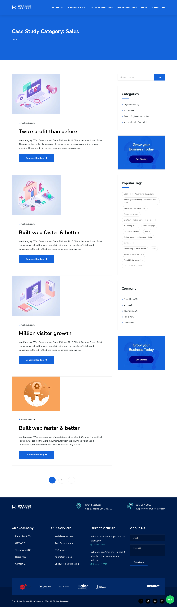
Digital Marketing (131, 104)
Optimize (127, 243)
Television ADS (131, 310)
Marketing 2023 (130, 226)
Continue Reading (35, 158)
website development (133, 266)
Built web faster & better (49, 232)
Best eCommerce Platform (134, 208)
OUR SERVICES (75, 7)
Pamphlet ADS (130, 299)
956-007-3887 (143, 504)
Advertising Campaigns (144, 194)
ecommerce (129, 110)
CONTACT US (158, 7)
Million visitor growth (45, 333)
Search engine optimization (135, 248)
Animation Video (63, 556)
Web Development (64, 536)
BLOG (144, 7)
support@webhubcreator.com (150, 508)
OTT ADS (128, 305)
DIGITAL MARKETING (100, 7)
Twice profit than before (48, 131)
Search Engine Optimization (136, 116)
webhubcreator (28, 122)
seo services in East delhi (135, 122)
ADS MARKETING (126, 7)
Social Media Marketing (67, 563)
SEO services (61, 550)
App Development (64, 543)
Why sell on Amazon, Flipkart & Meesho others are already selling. (108, 556)
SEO (154, 248)
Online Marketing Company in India (138, 237)
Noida (147, 231)
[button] (170, 599)
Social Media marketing (133, 260)
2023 (126, 194)
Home (14, 39)
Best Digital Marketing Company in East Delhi (140, 201)
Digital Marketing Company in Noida (138, 220)
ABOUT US (57, 7)
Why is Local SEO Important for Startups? (108, 538)
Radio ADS (129, 316)
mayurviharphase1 (131, 231)
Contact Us (129, 322)
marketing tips (149, 226)
